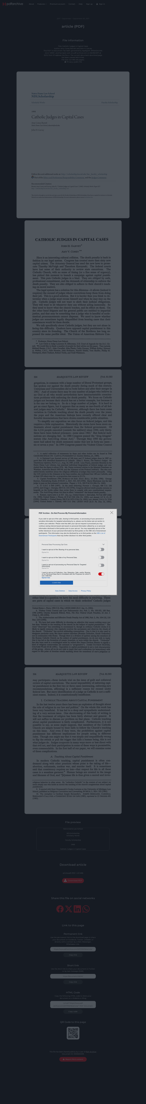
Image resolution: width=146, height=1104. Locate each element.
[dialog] (73, 552)
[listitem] (73, 544)
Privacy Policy (86, 591)
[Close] (112, 513)
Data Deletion (60, 591)
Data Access (73, 591)
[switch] (101, 549)
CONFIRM (56, 583)
